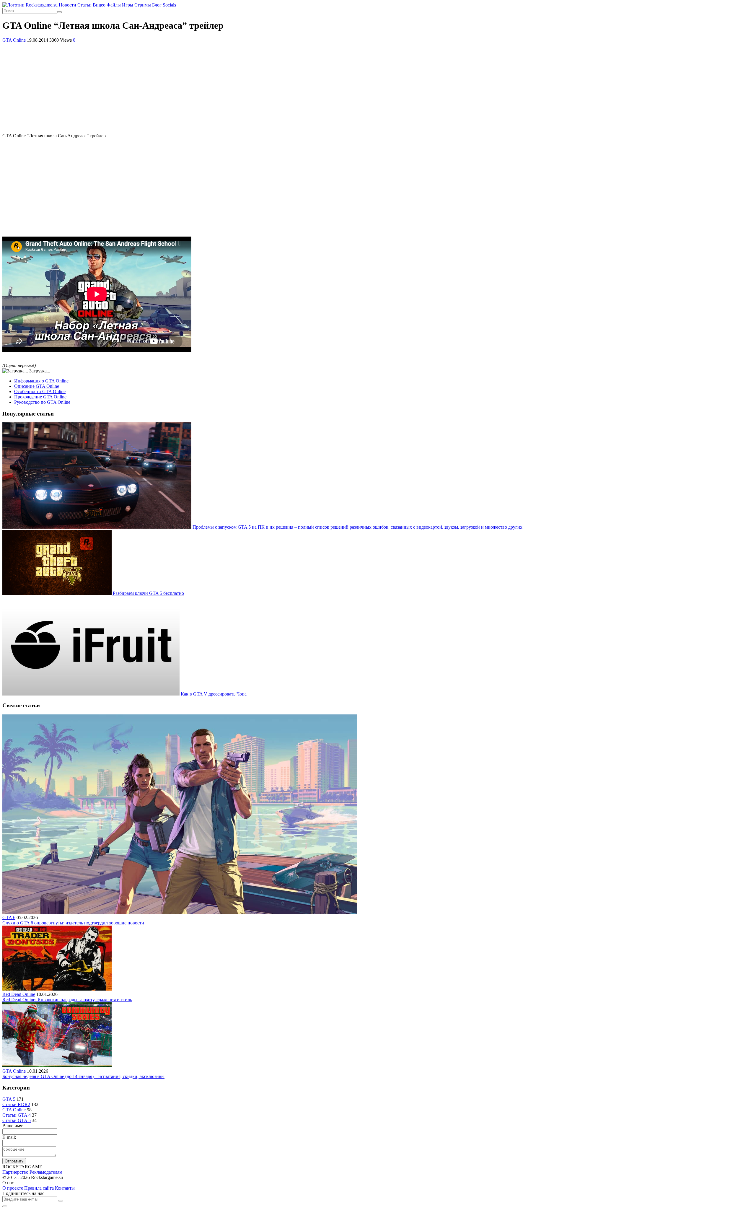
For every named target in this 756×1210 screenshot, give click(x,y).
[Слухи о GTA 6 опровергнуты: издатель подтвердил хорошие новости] (179, 912)
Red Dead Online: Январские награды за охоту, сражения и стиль (67, 999)
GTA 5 (8, 1099)
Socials (169, 4)
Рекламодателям (46, 1172)
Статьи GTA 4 (16, 1115)
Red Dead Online (18, 994)
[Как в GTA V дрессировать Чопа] (91, 693)
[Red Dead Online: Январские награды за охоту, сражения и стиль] (57, 988)
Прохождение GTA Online (40, 396)
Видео (99, 4)
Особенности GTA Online (40, 391)
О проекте (12, 1188)
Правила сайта (39, 1188)
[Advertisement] (378, 87)
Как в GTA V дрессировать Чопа (214, 693)
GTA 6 (8, 917)
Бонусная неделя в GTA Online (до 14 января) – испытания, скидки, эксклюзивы (83, 1076)
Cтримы (142, 4)
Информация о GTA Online (41, 380)
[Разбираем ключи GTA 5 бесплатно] (57, 593)
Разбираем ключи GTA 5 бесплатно (148, 593)
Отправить (14, 1161)
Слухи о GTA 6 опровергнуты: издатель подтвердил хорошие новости (73, 922)
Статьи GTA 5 (16, 1120)
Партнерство (15, 1172)
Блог (157, 4)
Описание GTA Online (36, 386)
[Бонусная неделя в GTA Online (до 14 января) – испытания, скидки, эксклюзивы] (57, 1065)
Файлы (114, 4)
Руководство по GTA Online (42, 402)
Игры (127, 4)
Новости (67, 4)
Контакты (65, 1188)
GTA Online (14, 40)
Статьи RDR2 (16, 1104)
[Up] (4, 1206)
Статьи (84, 4)
